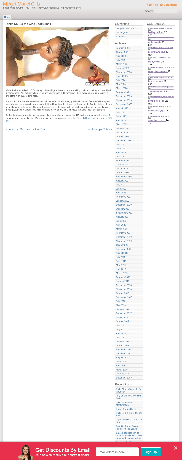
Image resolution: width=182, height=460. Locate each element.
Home (7, 17)
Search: (149, 11)
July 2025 (120, 60)
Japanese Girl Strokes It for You (26, 129)
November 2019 (124, 241)
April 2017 (121, 333)
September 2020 (124, 213)
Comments (170, 4)
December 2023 (124, 96)
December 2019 (124, 237)
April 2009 (121, 365)
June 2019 (121, 261)
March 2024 (122, 88)
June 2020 (121, 221)
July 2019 (120, 257)
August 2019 (122, 253)
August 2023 (122, 108)
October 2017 (122, 321)
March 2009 (122, 370)
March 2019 (122, 273)
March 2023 (122, 124)
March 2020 (122, 229)
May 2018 (121, 305)
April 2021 (121, 192)
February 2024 (123, 92)
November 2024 (124, 72)
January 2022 (122, 164)
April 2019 (121, 269)
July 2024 (120, 80)
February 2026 (123, 48)
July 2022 (120, 144)
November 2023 (124, 100)
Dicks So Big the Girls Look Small (129, 414)
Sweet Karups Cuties (98, 129)
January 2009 (122, 373)
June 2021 (121, 189)
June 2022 (121, 148)
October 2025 (122, 52)
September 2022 (124, 140)
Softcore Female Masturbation (124, 403)
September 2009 (124, 353)
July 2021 (120, 184)
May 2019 (121, 265)
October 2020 (122, 209)
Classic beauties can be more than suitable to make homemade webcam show (129, 435)
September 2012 (124, 349)
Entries (153, 4)
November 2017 (124, 317)
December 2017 (124, 313)
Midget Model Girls (21, 4)
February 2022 (123, 160)
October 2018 (122, 293)
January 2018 (122, 309)
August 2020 (122, 217)
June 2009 (121, 361)
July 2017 (120, 325)
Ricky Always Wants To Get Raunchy (129, 390)
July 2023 (120, 112)
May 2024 (121, 84)
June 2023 (121, 116)
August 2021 (122, 181)
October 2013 (122, 345)
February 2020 (123, 233)
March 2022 (122, 156)
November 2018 (124, 289)
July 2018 (120, 301)
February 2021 (123, 197)
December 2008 (124, 378)
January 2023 (122, 128)
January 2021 (122, 201)
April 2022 (121, 152)
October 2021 (122, 172)
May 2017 (121, 329)
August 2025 (122, 56)
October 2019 (122, 245)
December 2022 (124, 132)
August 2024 (122, 76)
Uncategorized (123, 32)
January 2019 (122, 281)
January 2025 (122, 68)
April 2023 (121, 120)
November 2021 (124, 168)
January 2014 (122, 341)
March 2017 (122, 337)
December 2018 (124, 285)
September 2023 (124, 104)
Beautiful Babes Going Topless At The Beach (127, 427)
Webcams (121, 36)
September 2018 (124, 297)
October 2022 (122, 136)
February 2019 (123, 277)
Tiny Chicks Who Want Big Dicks (128, 397)
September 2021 (124, 176)
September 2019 (124, 249)
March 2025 (122, 64)
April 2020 (121, 225)
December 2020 (124, 205)
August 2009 (122, 357)
